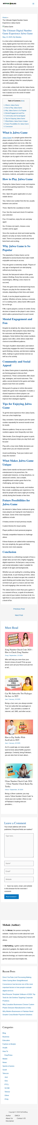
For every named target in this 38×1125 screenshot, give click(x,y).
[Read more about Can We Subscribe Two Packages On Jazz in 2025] (19, 683)
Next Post (19, 615)
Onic (6, 1081)
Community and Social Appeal (14, 116)
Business (6, 1037)
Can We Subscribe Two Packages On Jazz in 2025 (18, 694)
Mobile (5, 1059)
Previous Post (19, 609)
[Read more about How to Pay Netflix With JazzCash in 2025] (19, 727)
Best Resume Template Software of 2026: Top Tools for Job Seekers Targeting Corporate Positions (19, 997)
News (5, 1062)
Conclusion (8, 126)
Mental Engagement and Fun (14, 113)
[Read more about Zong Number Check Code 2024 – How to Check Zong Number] (19, 639)
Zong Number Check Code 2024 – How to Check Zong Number (19, 651)
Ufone (7, 789)
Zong (6, 655)
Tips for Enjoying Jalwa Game (14, 118)
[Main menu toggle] (33, 3)
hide (22, 101)
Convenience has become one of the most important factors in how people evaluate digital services (18, 987)
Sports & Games (8, 1066)
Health (5, 1048)
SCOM (7, 1088)
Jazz (6, 699)
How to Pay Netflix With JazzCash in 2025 (15, 738)
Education (6, 1040)
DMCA (17, 1116)
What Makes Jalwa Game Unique (16, 121)
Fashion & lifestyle (9, 1044)
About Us (9, 1118)
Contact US (21, 1118)
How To (5, 1051)
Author (8, 1116)
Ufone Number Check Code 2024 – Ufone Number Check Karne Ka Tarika (19, 784)
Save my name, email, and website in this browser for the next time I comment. (18, 888)
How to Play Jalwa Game (13, 108)
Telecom (6, 1073)
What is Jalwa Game (11, 105)
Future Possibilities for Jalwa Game (16, 124)
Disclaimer (10, 1121)
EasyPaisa (8, 1055)
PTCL (7, 1084)
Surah (5, 1070)
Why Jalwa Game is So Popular (15, 110)
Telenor (7, 1092)
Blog (4, 1033)
